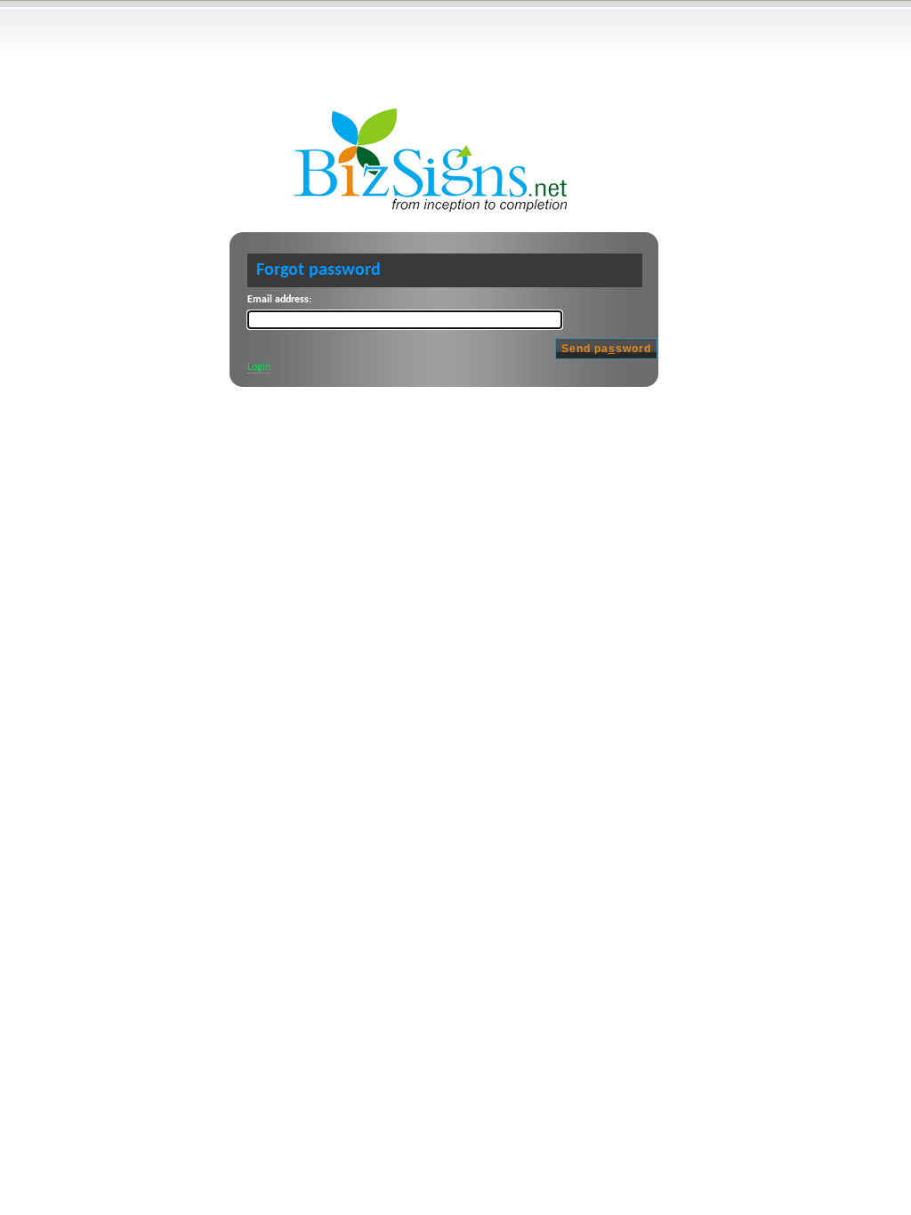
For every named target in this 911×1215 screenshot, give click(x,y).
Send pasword (606, 348)
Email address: (279, 299)
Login (258, 367)
